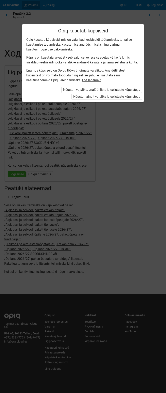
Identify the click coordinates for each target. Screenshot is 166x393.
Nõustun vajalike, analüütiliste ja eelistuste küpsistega (101, 90)
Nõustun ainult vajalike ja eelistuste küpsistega (106, 97)
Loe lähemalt (91, 80)
